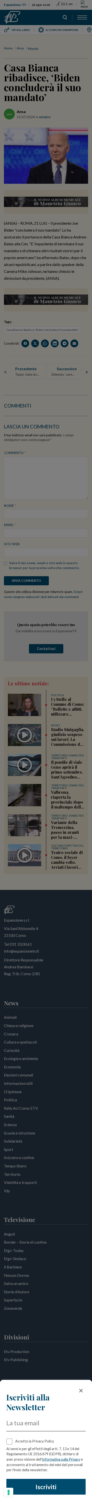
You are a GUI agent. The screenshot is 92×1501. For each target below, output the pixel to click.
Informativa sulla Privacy (61, 1459)
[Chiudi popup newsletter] (81, 1390)
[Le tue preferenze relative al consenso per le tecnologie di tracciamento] (8, 1492)
